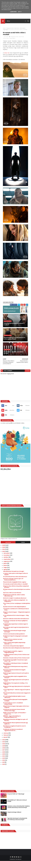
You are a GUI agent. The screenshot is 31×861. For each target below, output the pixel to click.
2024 (3, 549)
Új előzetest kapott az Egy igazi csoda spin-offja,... (15, 636)
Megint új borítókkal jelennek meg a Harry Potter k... (15, 667)
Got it (20, 11)
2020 (3, 744)
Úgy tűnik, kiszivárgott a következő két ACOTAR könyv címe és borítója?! (17, 818)
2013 (3, 758)
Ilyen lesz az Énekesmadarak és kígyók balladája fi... (14, 670)
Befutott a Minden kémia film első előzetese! (16, 618)
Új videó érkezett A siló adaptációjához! (14, 606)
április (5, 569)
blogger (27, 370)
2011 (3, 762)
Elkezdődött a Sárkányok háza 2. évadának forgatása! (15, 663)
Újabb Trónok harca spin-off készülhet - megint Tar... (14, 713)
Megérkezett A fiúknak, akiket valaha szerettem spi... (14, 595)
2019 (3, 746)
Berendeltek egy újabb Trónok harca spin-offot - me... (15, 660)
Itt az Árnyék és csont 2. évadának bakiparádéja (13, 703)
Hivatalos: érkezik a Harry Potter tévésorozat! (16, 658)
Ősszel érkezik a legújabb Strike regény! (14, 582)
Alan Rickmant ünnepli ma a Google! (13, 571)
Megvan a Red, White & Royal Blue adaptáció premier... (16, 586)
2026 (3, 545)
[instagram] (12, 857)
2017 (3, 750)
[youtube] (19, 857)
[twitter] (14, 857)
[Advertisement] (15, 487)
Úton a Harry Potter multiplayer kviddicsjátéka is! (16, 604)
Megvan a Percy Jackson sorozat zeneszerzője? (12, 640)
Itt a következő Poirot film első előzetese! (15, 576)
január (6, 737)
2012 (3, 760)
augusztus (7, 561)
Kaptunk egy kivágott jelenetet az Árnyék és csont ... (16, 680)
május (5, 567)
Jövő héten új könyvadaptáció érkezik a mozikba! (14, 324)
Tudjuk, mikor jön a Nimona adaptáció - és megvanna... (15, 600)
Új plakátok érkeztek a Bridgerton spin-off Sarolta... (15, 720)
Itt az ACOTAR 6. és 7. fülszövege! (15, 794)
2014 (3, 756)
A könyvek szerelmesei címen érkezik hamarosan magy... (14, 710)
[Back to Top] (21, 857)
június (5, 565)
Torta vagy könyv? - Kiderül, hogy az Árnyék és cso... (16, 690)
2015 (3, 754)
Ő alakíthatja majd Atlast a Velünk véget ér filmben (15, 624)
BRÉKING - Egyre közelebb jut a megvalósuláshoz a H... (12, 716)
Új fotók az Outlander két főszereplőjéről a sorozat (15, 621)
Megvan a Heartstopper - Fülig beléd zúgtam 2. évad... (16, 612)
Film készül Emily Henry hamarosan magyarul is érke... (16, 693)
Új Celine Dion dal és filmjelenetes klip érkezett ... (16, 648)
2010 (3, 764)
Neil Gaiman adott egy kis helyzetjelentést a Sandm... (16, 628)
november (7, 555)
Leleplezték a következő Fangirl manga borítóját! (14, 631)
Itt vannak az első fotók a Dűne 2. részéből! (15, 584)
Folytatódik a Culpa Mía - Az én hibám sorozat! (13, 352)
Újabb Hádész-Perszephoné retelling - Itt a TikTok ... (15, 683)
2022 (3, 740)
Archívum (8, 542)
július (5, 563)
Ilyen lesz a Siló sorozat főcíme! (12, 592)
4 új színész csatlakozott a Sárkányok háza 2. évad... (16, 609)
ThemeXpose (18, 859)
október (6, 557)
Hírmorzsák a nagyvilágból (9, 38)
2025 (3, 547)
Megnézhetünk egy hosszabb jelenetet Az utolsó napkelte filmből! (14, 338)
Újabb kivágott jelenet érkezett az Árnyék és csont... (16, 673)
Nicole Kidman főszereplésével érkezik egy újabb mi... (15, 723)
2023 (3, 551)
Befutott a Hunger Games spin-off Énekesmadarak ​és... (13, 579)
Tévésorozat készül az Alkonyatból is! (14, 634)
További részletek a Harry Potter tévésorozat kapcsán (16, 655)
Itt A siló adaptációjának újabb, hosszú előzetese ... (14, 696)
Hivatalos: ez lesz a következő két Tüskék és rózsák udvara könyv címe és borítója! (18, 806)
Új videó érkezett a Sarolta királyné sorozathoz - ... (16, 590)
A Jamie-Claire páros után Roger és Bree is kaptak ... (15, 574)
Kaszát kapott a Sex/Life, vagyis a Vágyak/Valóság (12, 651)
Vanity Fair (6, 53)
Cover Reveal (7, 349)
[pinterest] (17, 857)
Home (4, 28)
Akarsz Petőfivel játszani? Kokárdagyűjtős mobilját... (15, 700)
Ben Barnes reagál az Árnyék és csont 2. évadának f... (14, 726)
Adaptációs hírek (10, 28)
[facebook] (10, 857)
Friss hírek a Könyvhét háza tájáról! (13, 646)
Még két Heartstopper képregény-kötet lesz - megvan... (16, 706)
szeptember (7, 559)
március (6, 733)
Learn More (13, 11)
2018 (3, 748)
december (7, 553)
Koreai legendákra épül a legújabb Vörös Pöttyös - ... (15, 677)
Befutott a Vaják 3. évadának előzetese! (14, 598)
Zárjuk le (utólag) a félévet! (14, 812)
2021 (3, 742)
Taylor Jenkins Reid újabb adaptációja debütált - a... (14, 643)
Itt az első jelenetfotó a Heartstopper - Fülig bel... (16, 616)
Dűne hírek (16, 28)
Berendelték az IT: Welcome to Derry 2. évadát (17, 800)
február (6, 735)
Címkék (23, 542)
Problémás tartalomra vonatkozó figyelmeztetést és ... (13, 730)
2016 (3, 752)
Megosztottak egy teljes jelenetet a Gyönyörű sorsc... (16, 687)
